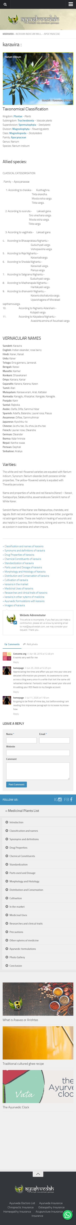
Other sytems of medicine (24, 940)
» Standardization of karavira (18, 563)
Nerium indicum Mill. (29, 34)
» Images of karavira (14, 605)
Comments (14, 644)
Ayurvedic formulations (23, 949)
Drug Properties (18, 847)
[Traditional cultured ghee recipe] (38, 1042)
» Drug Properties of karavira (18, 554)
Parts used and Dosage (23, 873)
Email (43, 734)
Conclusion (16, 965)
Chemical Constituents (22, 856)
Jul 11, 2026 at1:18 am (38, 697)
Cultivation (16, 898)
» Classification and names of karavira (23, 546)
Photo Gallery (17, 957)
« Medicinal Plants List (22, 811)
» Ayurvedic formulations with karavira (23, 601)
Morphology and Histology (24, 881)
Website (10, 746)
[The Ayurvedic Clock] (38, 1086)
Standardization (19, 864)
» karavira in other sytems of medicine (23, 597)
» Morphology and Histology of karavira (24, 571)
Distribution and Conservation (26, 889)
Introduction (16, 822)
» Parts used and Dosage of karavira (22, 567)
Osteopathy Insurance (51, 1207)
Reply (16, 662)
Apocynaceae (52, 34)
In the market (17, 906)
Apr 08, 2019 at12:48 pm (42, 653)
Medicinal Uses (18, 915)
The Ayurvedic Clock (16, 1107)
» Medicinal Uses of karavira (18, 588)
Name (10, 734)
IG (56, 799)
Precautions (16, 932)
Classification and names (24, 830)
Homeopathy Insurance (17, 1211)
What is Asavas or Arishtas (20, 1020)
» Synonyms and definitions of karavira (24, 550)
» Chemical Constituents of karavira (22, 559)
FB (66, 799)
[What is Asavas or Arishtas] (38, 999)
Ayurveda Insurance (51, 1203)
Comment (11, 759)
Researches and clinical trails (26, 923)
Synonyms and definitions (24, 839)
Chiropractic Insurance (21, 1207)
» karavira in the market (15, 584)
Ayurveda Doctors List (22, 1203)
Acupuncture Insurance (49, 1211)
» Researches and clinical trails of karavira (25, 592)
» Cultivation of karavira (15, 580)
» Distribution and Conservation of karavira (26, 575)
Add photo (32, 644)
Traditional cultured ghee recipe (23, 1064)
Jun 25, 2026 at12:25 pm (39, 668)
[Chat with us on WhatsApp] (67, 1215)
